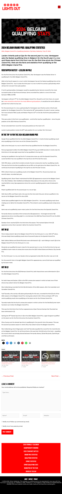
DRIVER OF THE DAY (31, 471)
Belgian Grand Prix (11, 51)
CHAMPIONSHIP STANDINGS (31, 448)
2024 (3, 51)
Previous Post (8, 376)
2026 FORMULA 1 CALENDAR (31, 445)
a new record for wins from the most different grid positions (22, 101)
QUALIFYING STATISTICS (31, 458)
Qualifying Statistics (23, 51)
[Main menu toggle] (59, 7)
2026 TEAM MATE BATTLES (31, 451)
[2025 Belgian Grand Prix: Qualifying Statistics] (30, 356)
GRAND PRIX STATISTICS (31, 455)
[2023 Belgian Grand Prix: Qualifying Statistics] (11, 356)
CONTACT (31, 479)
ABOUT (25, 479)
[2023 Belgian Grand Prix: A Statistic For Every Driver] (50, 356)
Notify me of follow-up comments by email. (16, 421)
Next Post (55, 376)
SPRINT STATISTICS (31, 461)
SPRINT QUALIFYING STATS (31, 465)
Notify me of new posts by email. (13, 426)
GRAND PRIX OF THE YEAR (31, 468)
